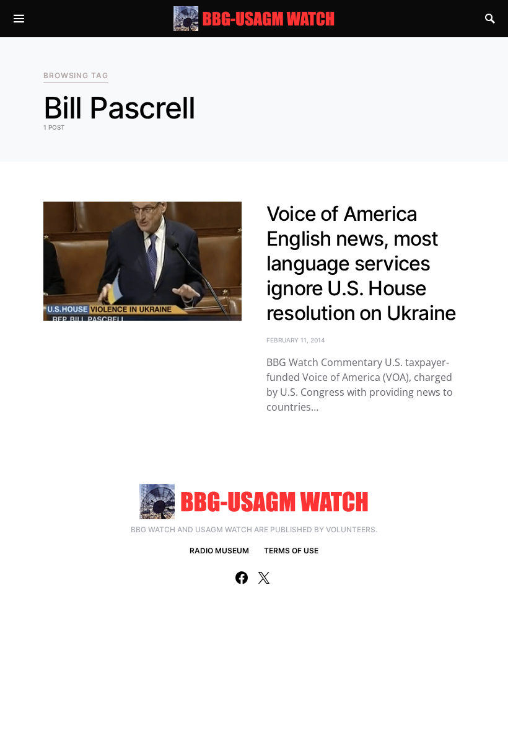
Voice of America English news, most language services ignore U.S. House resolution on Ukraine (361, 263)
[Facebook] (241, 577)
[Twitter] (264, 577)
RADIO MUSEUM (219, 550)
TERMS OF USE (291, 550)
